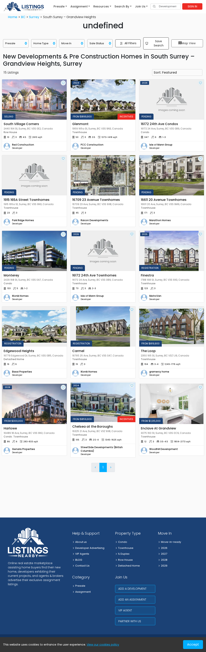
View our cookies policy (103, 645)
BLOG (78, 560)
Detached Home (129, 566)
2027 (164, 554)
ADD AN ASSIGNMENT (132, 600)
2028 (164, 560)
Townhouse (125, 548)
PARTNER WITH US (129, 621)
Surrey (34, 17)
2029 (164, 566)
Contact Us (82, 566)
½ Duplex (123, 554)
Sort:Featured (165, 72)
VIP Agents (82, 554)
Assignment (83, 592)
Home (12, 17)
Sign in (192, 6)
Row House (125, 560)
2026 (164, 548)
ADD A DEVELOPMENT (132, 589)
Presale (80, 586)
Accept (193, 644)
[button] (60, 6)
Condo (122, 542)
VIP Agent (125, 610)
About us (81, 542)
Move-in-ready (171, 542)
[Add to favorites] (63, 82)
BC (23, 17)
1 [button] (103, 467)
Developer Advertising (89, 548)
